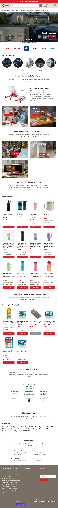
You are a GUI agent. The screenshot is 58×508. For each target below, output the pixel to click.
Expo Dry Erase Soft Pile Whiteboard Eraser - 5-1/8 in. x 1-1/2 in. (35, 323)
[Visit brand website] (10, 48)
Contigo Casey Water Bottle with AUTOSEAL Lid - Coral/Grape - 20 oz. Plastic (49, 276)
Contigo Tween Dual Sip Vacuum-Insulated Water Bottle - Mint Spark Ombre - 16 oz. (8, 245)
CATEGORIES (5, 10)
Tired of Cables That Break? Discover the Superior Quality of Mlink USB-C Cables (29, 429)
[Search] (40, 5)
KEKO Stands (30, 10)
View (29, 28)
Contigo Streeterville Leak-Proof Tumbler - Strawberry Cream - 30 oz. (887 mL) (35, 215)
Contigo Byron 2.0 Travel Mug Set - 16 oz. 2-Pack (22, 213)
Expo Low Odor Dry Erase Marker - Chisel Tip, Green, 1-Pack (22, 323)
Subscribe (44, 479)
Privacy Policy (27, 473)
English (4, 499)
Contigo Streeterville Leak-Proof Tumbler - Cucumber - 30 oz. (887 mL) (8, 276)
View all (54, 196)
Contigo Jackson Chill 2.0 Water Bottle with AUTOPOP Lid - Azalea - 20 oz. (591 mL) (35, 276)
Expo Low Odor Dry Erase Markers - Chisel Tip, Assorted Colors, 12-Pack (8, 351)
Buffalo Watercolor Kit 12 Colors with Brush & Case (8, 322)
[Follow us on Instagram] (19, 501)
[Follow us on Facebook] (17, 501)
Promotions (22, 10)
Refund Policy (27, 475)
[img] (29, 386)
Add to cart (8, 226)
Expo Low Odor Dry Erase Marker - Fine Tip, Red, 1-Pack (22, 351)
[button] (28, 404)
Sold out (36, 333)
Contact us (26, 479)
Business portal (45, 10)
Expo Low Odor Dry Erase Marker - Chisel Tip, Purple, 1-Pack (49, 323)
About (25, 471)
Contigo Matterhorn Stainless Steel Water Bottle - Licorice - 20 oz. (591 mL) (8, 215)
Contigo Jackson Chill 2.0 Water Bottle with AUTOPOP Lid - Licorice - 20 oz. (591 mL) (22, 245)
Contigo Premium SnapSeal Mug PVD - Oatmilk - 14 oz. (48, 214)
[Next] (56, 64)
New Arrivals (15, 10)
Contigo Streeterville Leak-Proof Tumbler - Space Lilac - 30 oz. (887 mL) (49, 245)
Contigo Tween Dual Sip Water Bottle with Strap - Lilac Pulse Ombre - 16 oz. (35, 245)
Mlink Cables (37, 10)
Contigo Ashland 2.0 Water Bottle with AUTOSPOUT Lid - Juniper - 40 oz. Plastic (22, 276)
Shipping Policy (27, 477)
